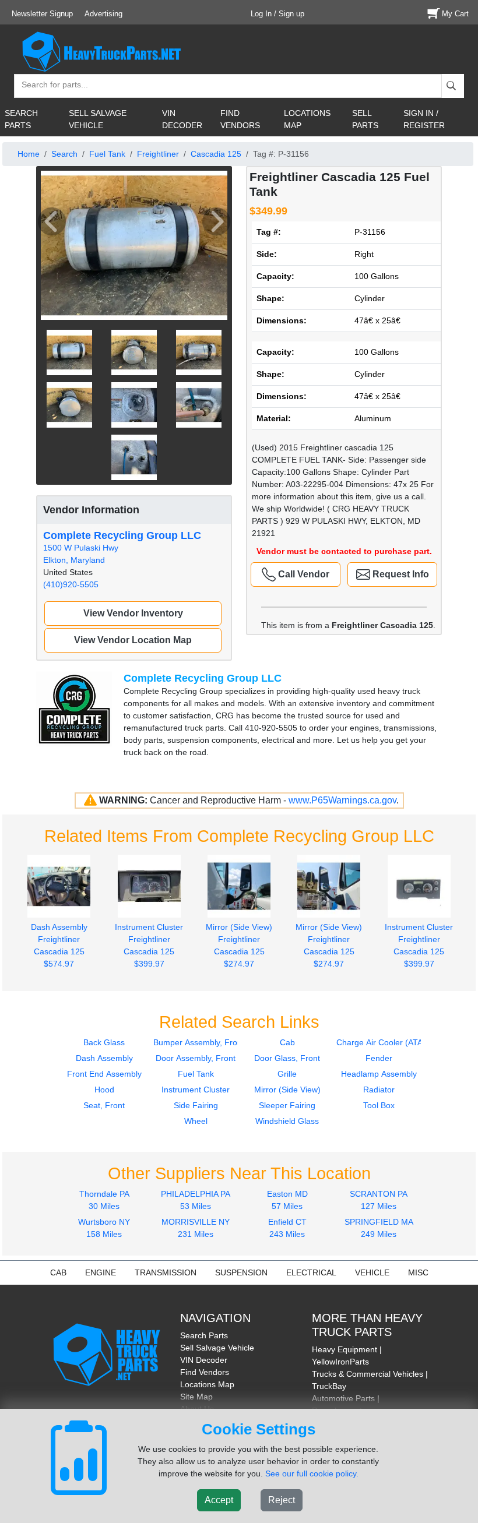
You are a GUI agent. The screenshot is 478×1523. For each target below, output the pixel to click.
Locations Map (207, 1384)
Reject (281, 1500)
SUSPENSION (241, 1272)
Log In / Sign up (277, 13)
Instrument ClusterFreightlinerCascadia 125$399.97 (149, 945)
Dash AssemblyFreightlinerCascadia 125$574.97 (59, 945)
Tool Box (379, 1105)
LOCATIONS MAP (307, 119)
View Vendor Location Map (133, 640)
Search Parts (204, 1335)
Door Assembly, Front (196, 1058)
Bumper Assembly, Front (198, 1042)
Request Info (399, 574)
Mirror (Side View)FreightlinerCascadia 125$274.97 (239, 945)
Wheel (196, 1121)
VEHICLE (372, 1272)
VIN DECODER (182, 119)
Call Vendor (302, 574)
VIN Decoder (203, 1360)
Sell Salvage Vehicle (217, 1347)
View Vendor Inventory (133, 613)
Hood (104, 1089)
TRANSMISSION (165, 1272)
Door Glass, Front (287, 1058)
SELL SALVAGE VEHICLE (97, 119)
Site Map (196, 1396)
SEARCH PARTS (21, 119)
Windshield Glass (287, 1121)
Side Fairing (196, 1105)
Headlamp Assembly (379, 1073)
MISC (418, 1272)
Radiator (379, 1089)
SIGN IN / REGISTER (424, 119)
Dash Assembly (104, 1058)
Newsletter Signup (42, 13)
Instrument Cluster (195, 1089)
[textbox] (49, 85)
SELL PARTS (365, 119)
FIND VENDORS (240, 119)
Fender (378, 1058)
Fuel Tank (107, 153)
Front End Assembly (104, 1073)
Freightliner (158, 153)
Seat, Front (104, 1105)
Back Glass (104, 1042)
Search (64, 153)
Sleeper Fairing (287, 1105)
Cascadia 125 (216, 153)
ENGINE (100, 1272)
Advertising (103, 13)
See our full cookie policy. (311, 1473)
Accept (219, 1500)
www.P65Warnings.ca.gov (342, 800)
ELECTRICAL (311, 1272)
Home (28, 153)
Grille (287, 1073)
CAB (58, 1272)
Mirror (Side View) (287, 1089)
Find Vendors (204, 1372)
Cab (287, 1042)
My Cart (455, 13)
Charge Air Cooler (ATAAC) (386, 1042)
